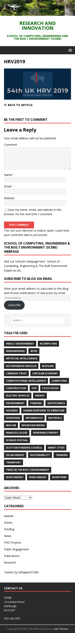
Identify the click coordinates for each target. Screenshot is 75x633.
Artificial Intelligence (21, 358)
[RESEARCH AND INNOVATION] (37, 13)
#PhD (33, 351)
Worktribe (59, 477)
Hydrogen (13, 418)
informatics (34, 418)
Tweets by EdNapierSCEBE (21, 572)
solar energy (15, 455)
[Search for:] (37, 320)
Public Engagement (16, 549)
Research (10, 562)
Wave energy (14, 477)
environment (15, 403)
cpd (34, 388)
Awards (9, 516)
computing (59, 380)
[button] (69, 50)
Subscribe (14, 305)
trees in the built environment (27, 470)
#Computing (48, 343)
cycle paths (50, 388)
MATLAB (11, 425)
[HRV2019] (37, 97)
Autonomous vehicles (21, 366)
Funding (36, 403)
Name (8, 175)
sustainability (40, 455)
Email (7, 186)
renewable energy (45, 432)
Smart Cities (56, 447)
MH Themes (61, 629)
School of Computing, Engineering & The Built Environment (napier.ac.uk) (35, 266)
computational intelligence (26, 380)
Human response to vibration (43, 410)
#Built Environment (20, 343)
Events (8, 522)
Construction (16, 388)
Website (9, 198)
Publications (12, 556)
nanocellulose (16, 432)
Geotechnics (56, 403)
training (62, 455)
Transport (13, 462)
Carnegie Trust (16, 373)
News (7, 536)
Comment (10, 145)
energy (40, 395)
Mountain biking (33, 425)
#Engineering (15, 351)
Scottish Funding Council (24, 447)
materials (55, 418)
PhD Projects (12, 542)
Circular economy (45, 373)
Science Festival (17, 440)
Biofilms (48, 366)
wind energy (37, 477)
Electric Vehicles (17, 395)
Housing (12, 410)
